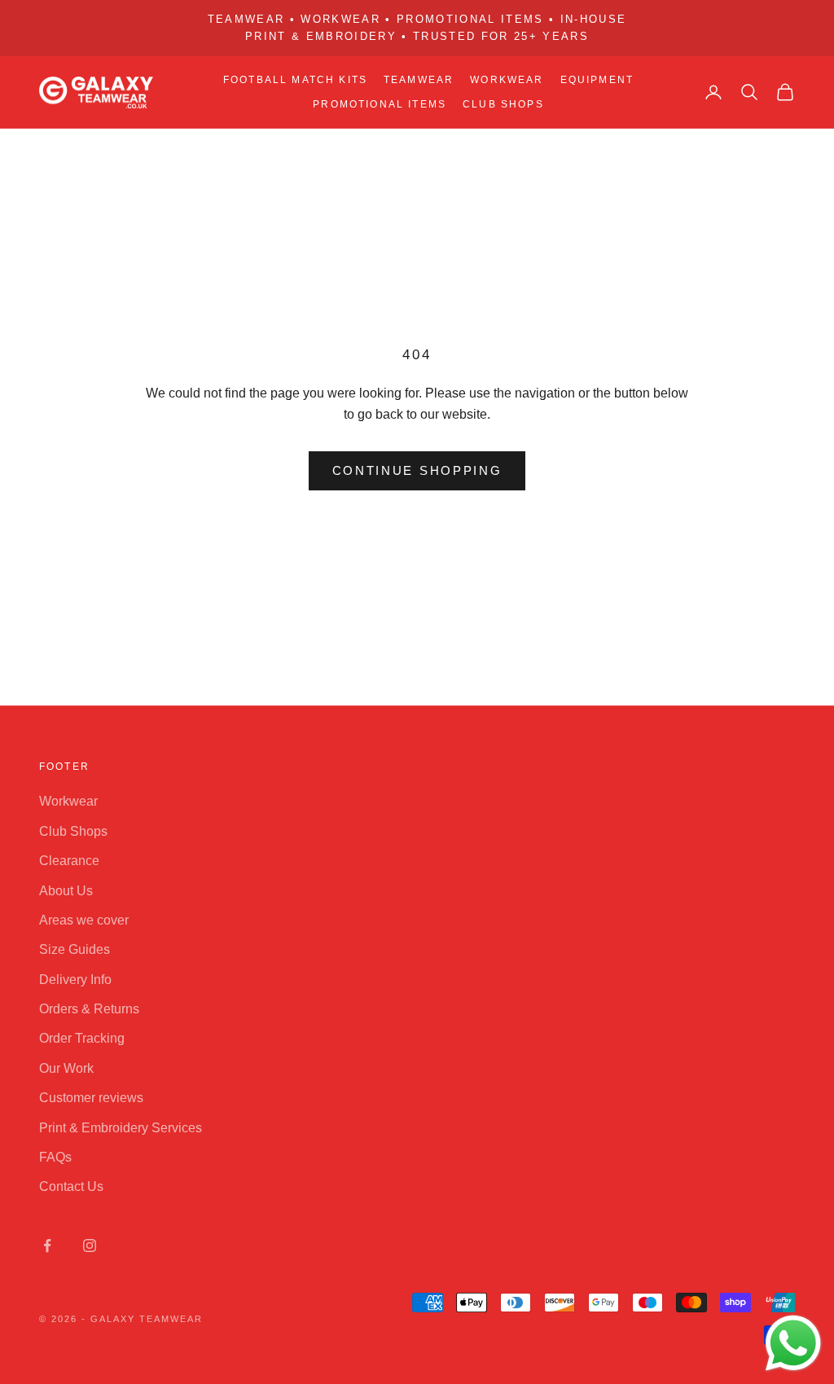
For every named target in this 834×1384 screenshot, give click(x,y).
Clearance (69, 861)
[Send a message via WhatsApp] (793, 1343)
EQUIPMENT (597, 80)
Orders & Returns (89, 1009)
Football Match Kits (295, 80)
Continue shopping (417, 470)
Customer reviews (91, 1098)
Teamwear (419, 80)
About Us (66, 891)
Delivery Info (75, 979)
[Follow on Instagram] (89, 1245)
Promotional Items (379, 104)
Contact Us (71, 1186)
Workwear (68, 801)
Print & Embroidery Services (120, 1128)
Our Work (66, 1068)
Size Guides (74, 949)
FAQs (55, 1157)
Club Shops (503, 104)
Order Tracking (82, 1038)
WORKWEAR (506, 80)
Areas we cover (84, 920)
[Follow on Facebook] (47, 1245)
